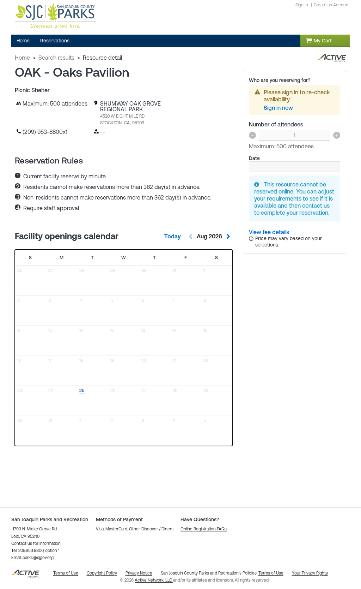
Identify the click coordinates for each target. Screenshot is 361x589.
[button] (32, 557)
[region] (92, 401)
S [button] (30, 257)
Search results (56, 57)
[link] (269, 232)
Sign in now (278, 108)
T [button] (92, 257)
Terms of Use (270, 573)
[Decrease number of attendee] (252, 135)
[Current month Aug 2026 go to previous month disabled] (190, 236)
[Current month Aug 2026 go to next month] (228, 236)
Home (22, 57)
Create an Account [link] (332, 4)
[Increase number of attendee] (336, 135)
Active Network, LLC (154, 580)
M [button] (61, 257)
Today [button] (172, 236)
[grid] (123, 348)
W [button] (123, 257)
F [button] (185, 257)
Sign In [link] (301, 4)
